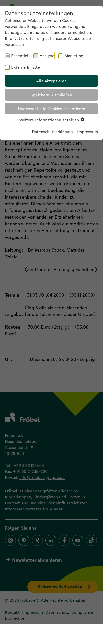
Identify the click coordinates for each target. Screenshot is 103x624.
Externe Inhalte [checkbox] (25, 67)
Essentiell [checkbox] (20, 55)
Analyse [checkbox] (47, 55)
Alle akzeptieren (51, 80)
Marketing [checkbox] (74, 55)
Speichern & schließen (51, 94)
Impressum (87, 131)
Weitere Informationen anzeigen (49, 119)
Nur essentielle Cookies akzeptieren (51, 108)
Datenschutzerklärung (52, 131)
